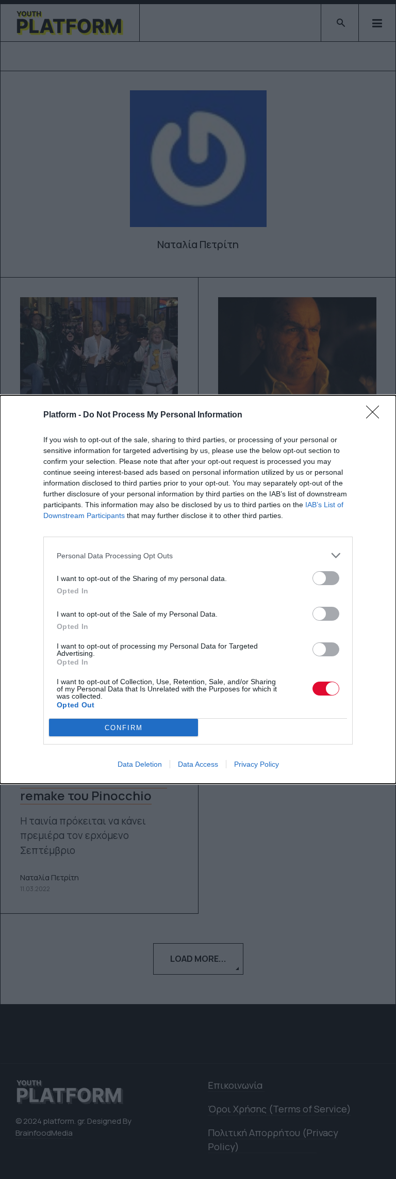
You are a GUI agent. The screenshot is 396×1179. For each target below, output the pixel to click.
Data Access (198, 764)
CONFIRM (124, 728)
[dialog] (198, 589)
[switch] (325, 578)
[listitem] (198, 555)
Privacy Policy (256, 764)
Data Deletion (140, 764)
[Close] (376, 415)
